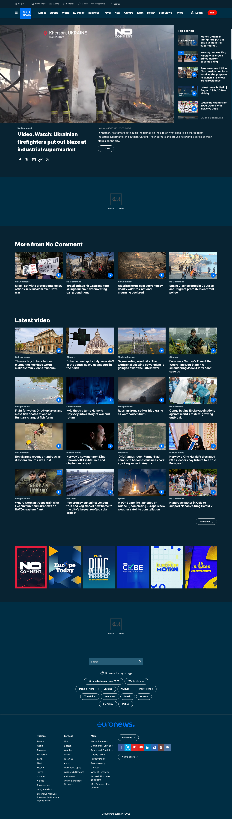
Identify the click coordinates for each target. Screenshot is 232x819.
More (93, 736)
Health (151, 12)
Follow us (68, 758)
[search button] (111, 3)
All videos (205, 521)
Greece (144, 696)
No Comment (22, 281)
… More (106, 148)
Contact (95, 767)
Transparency (98, 763)
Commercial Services (102, 745)
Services (68, 736)
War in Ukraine (136, 681)
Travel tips (89, 696)
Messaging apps (72, 767)
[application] (87, 74)
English (21, 4)
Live (212, 12)
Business (93, 12)
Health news (176, 406)
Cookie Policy (98, 754)
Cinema (173, 357)
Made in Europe (126, 357)
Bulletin (67, 745)
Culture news (22, 357)
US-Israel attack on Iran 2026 (103, 681)
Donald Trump (87, 689)
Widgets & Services (74, 772)
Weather (68, 750)
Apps (66, 763)
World (65, 12)
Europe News (22, 406)
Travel (107, 12)
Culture (128, 12)
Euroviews (165, 12)
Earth (140, 12)
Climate (70, 357)
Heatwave (110, 696)
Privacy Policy (98, 758)
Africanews (69, 776)
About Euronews (99, 741)
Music (127, 696)
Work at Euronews (100, 772)
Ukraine (108, 689)
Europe (54, 12)
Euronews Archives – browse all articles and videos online (48, 797)
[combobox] (127, 3)
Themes (41, 736)
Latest (42, 12)
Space (121, 498)
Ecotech (71, 498)
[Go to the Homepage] (25, 13)
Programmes (43, 785)
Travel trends (146, 689)
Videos (40, 780)
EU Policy (79, 12)
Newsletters (128, 757)
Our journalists (44, 789)
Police (125, 704)
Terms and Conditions (102, 750)
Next (117, 12)
